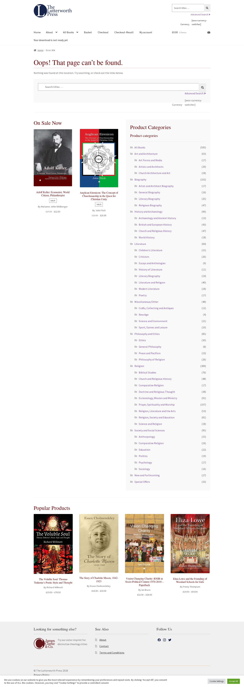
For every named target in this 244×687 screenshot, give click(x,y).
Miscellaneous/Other (146, 301)
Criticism (144, 256)
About (49, 32)
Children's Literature (150, 250)
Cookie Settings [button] (217, 681)
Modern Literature (149, 288)
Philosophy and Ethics (147, 334)
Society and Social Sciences (149, 430)
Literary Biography (149, 198)
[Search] (207, 8)
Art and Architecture (146, 153)
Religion (139, 366)
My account (145, 32)
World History (147, 237)
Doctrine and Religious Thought (157, 391)
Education (144, 449)
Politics (143, 456)
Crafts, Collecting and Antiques (156, 308)
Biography (140, 179)
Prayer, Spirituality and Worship (157, 404)
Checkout (103, 32)
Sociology (144, 469)
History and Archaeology (148, 211)
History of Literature (150, 269)
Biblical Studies (147, 372)
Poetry (143, 295)
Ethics (142, 340)
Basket (88, 32)
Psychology (145, 462)
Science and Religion (150, 424)
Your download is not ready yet (51, 40)
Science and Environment (153, 321)
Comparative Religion (151, 385)
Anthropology (147, 436)
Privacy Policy (41, 675)
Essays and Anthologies (152, 263)
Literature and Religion (152, 282)
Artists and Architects (151, 166)
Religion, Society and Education (156, 417)
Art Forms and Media (150, 160)
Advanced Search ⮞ (200, 14)
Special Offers (142, 481)
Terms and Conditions (111, 652)
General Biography (149, 192)
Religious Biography (150, 205)
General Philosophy (150, 346)
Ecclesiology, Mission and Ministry (158, 398)
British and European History (155, 224)
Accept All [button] (233, 681)
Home (37, 32)
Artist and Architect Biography (156, 186)
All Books (68, 32)
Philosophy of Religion (152, 359)
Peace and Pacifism (150, 353)
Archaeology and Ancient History (157, 218)
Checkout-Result (124, 32)
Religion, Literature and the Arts (157, 411)
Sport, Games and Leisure (153, 327)
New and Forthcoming (147, 475)
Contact (104, 646)
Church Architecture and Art (154, 173)
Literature (140, 244)
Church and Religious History (155, 231)
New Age (144, 314)
